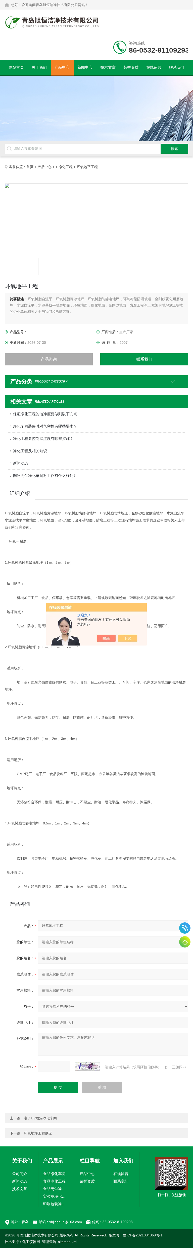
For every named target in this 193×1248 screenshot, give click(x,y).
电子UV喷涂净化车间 (40, 1118)
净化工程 (66, 167)
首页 (29, 167)
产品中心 (62, 67)
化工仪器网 (31, 1242)
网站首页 (16, 67)
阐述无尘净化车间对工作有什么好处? (44, 475)
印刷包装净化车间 (55, 1204)
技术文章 (108, 67)
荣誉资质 (130, 67)
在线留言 (153, 67)
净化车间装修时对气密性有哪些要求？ (45, 426)
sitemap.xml (67, 1242)
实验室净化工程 (55, 1196)
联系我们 (176, 67)
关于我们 (39, 67)
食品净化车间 (54, 1173)
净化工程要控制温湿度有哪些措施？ (43, 438)
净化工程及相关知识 (30, 451)
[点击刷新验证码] (87, 1066)
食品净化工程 (54, 1181)
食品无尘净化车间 (55, 1189)
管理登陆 (49, 1242)
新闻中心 (84, 67)
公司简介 (19, 1173)
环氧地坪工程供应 (38, 1133)
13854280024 (184, 928)
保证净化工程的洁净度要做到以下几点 (45, 414)
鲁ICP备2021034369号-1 (143, 1235)
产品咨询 (49, 359)
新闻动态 (20, 463)
